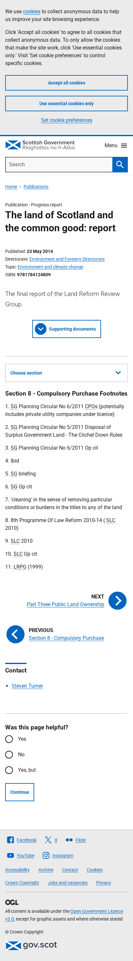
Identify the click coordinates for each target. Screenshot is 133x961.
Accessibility (17, 869)
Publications (36, 186)
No (21, 754)
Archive (45, 869)
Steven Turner (27, 686)
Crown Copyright (22, 882)
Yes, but (27, 770)
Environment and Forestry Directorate (67, 259)
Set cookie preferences (66, 120)
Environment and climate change (50, 266)
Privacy (103, 882)
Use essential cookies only (66, 103)
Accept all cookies (66, 82)
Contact (70, 869)
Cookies (95, 869)
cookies (31, 11)
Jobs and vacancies (67, 882)
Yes (22, 739)
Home (11, 186)
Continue (19, 792)
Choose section (26, 373)
